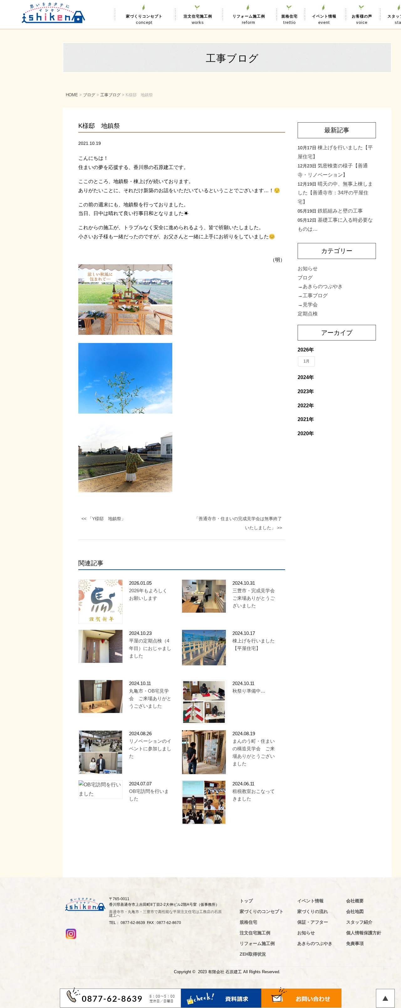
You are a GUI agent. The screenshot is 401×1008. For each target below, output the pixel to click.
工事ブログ (315, 295)
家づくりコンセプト (144, 19)
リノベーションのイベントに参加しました (150, 748)
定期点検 (308, 313)
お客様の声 (362, 19)
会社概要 (355, 900)
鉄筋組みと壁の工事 (340, 211)
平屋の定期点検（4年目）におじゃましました (150, 648)
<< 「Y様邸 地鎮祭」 (103, 518)
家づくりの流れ (312, 911)
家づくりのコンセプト (262, 911)
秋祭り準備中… (248, 691)
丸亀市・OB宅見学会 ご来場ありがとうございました (150, 698)
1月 (307, 361)
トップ (246, 900)
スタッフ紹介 (359, 922)
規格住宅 (289, 19)
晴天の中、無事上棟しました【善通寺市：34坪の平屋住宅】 (335, 193)
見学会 (310, 304)
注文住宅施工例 (198, 19)
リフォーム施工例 (248, 19)
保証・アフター (312, 922)
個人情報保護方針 (363, 932)
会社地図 (355, 911)
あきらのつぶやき (323, 286)
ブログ (305, 277)
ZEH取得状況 (253, 954)
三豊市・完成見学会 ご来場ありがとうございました (255, 598)
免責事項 (355, 943)
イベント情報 (324, 19)
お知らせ (308, 268)
